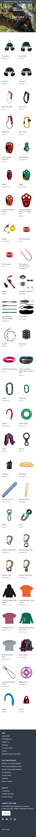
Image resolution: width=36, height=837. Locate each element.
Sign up (6, 813)
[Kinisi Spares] (26, 307)
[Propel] (26, 699)
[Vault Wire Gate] (9, 97)
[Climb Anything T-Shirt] (9, 645)
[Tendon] (9, 334)
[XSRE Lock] (26, 388)
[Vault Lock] (26, 97)
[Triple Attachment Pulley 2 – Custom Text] (26, 200)
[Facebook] (3, 819)
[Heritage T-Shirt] (9, 618)
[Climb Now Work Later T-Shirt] (26, 591)
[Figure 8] (26, 439)
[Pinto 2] (9, 175)
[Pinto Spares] (9, 254)
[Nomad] (9, 229)
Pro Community (7, 748)
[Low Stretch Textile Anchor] (9, 672)
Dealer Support (7, 781)
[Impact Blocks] (26, 147)
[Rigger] (26, 175)
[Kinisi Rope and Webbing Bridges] (9, 307)
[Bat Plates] (26, 464)
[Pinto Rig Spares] (26, 229)
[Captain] (9, 414)
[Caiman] (9, 281)
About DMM (6, 736)
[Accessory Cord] (9, 489)
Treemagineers (7, 739)
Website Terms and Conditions (12, 770)
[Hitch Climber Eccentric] (9, 147)
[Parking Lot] (26, 334)
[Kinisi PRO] (26, 46)
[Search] (29, 9)
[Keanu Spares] (26, 645)
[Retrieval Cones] (26, 489)
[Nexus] (9, 515)
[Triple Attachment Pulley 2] (9, 200)
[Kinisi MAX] (9, 46)
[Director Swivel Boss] (26, 540)
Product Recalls (7, 797)
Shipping (5, 778)
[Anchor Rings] (26, 414)
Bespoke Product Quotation (11, 754)
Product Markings (8, 794)
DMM (7, 829)
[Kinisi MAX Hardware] (26, 281)
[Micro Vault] (26, 122)
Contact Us (5, 742)
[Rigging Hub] (26, 672)
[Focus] (26, 515)
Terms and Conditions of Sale (11, 767)
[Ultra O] (9, 388)
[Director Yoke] (9, 565)
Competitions (6, 772)
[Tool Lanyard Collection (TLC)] (26, 254)
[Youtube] (7, 819)
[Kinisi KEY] (9, 72)
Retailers (5, 745)
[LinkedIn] (15, 819)
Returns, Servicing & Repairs (11, 764)
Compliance (6, 791)
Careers (4, 751)
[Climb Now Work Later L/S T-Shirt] (26, 618)
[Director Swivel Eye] (26, 565)
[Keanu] (9, 439)
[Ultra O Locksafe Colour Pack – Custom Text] (26, 359)
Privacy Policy (6, 775)
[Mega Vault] (9, 122)
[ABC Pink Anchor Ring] (9, 359)
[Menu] (3, 9)
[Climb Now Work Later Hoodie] (9, 591)
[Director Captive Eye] (9, 540)
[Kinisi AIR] (26, 72)
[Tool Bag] (9, 464)
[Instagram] (11, 819)
